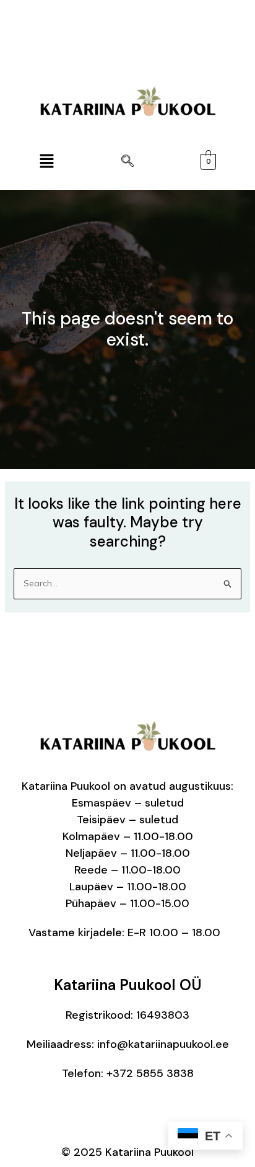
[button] (46, 161)
